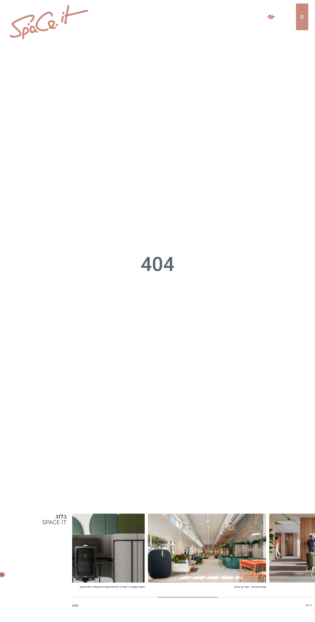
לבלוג (75, 605)
